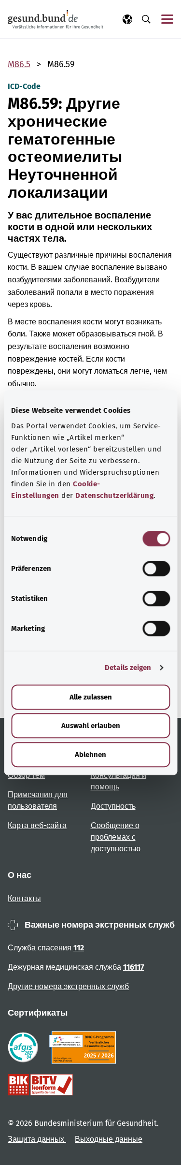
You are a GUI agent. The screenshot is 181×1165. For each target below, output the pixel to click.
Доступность (113, 806)
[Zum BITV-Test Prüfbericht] (40, 1084)
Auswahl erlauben (90, 725)
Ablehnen (90, 754)
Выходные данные (108, 1139)
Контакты (24, 898)
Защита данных (37, 1139)
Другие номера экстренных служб (68, 986)
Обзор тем (26, 775)
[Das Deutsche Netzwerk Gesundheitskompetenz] (84, 1047)
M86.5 (19, 64)
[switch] (156, 568)
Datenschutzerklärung (114, 495)
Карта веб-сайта (37, 825)
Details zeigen (128, 667)
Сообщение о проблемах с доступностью (115, 837)
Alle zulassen (91, 697)
